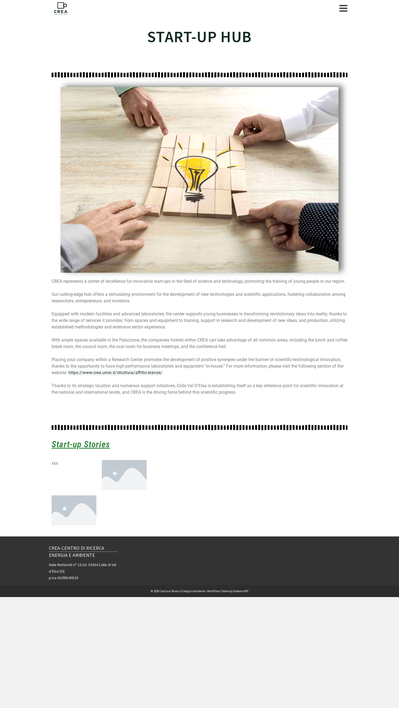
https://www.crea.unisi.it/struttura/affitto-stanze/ (115, 372)
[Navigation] (343, 8)
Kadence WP (240, 591)
